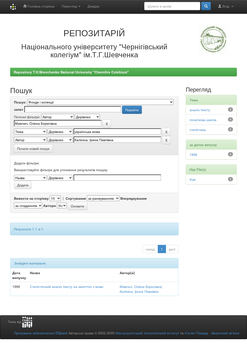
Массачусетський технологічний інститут (147, 332)
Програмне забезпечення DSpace (41, 332)
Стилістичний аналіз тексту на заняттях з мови (66, 286)
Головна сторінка (41, 6)
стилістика (198, 129)
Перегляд (70, 6)
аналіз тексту (200, 109)
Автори (49, 205)
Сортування (76, 198)
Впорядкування (133, 198)
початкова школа (203, 119)
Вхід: (226, 6)
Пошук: (20, 102)
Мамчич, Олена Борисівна (140, 286)
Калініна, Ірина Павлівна (139, 291)
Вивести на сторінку (31, 198)
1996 (193, 154)
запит (18, 109)
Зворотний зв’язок (225, 332)
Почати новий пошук (33, 148)
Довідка (93, 6)
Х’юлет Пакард (196, 332)
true (193, 179)
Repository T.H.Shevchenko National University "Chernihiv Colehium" (71, 72)
